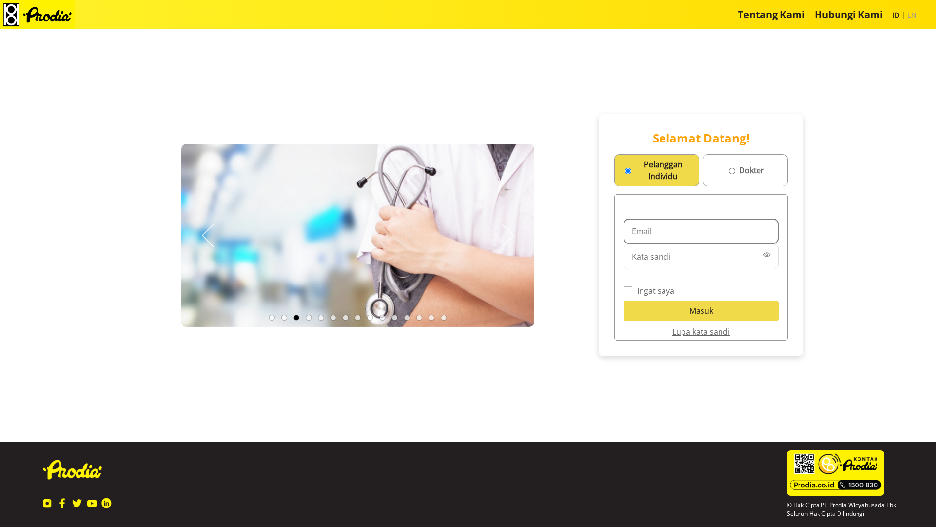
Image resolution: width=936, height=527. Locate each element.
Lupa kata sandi (701, 331)
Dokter (751, 170)
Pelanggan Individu (663, 170)
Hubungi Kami (849, 14)
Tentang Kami (771, 14)
